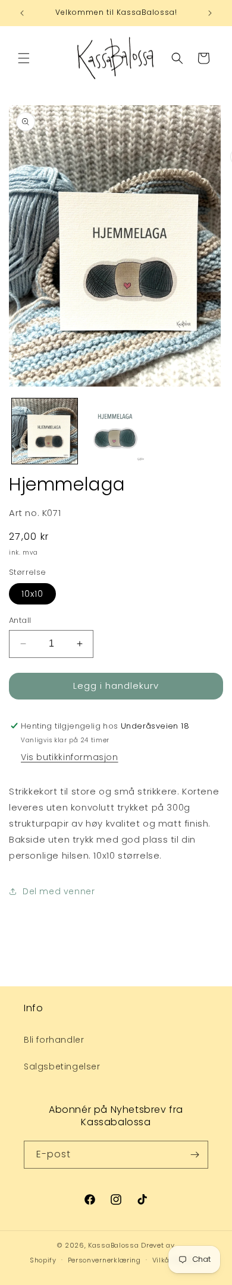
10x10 (32, 594)
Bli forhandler (54, 1040)
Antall (20, 620)
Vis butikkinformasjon (69, 757)
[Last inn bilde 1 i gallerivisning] (44, 431)
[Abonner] (194, 1155)
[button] (24, 58)
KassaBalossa (113, 1245)
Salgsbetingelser (62, 1066)
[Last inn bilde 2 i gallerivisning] (116, 431)
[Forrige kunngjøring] (22, 13)
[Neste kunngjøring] (210, 13)
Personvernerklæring (104, 1260)
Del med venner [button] (59, 891)
